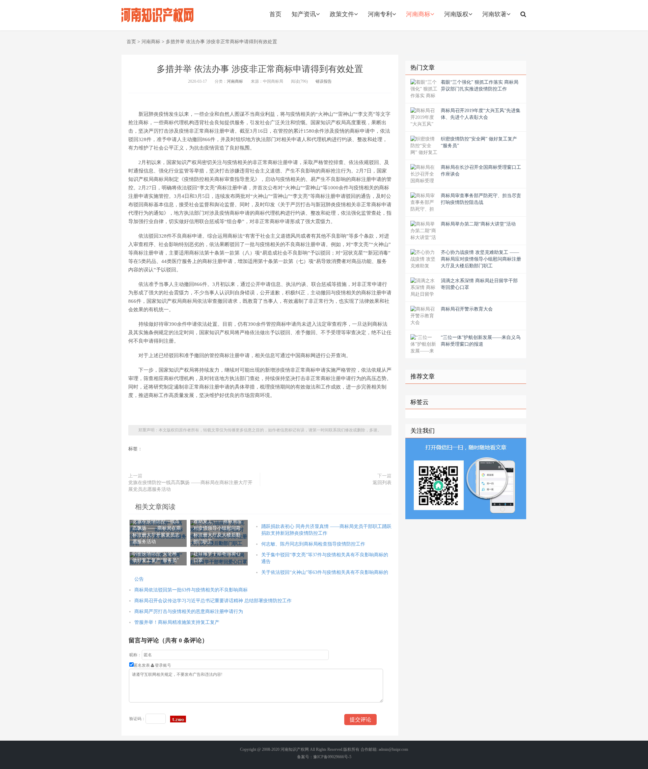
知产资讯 (304, 14)
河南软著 (494, 14)
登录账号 (162, 665)
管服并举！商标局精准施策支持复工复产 (176, 622)
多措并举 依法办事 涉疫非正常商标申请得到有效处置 (221, 41)
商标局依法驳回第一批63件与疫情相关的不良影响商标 (191, 589)
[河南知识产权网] (158, 15)
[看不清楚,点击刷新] (178, 719)
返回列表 (382, 482)
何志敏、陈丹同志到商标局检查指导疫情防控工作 (313, 544)
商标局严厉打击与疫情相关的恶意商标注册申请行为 (188, 611)
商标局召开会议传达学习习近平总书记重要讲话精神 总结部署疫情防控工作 (213, 600)
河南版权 (456, 14)
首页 (275, 14)
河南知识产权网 (294, 749)
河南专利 (380, 14)
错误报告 (324, 81)
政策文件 (342, 14)
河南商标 (418, 14)
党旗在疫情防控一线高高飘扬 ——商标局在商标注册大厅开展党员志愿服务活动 (190, 486)
